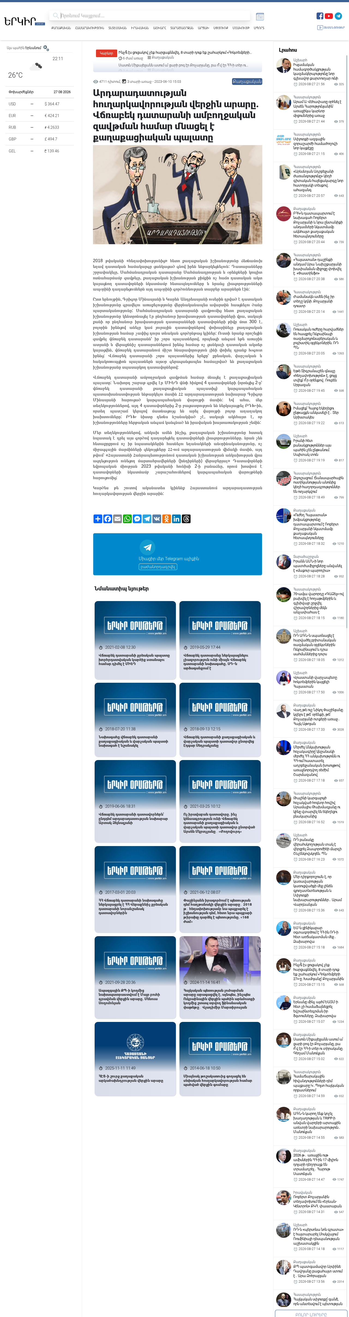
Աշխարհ (159, 28)
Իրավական (140, 28)
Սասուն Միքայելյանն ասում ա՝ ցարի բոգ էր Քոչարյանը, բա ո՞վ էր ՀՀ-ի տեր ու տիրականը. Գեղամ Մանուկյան (182, 52)
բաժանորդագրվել (158, 567)
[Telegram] (338, 15)
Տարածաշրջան (182, 28)
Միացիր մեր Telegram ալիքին (169, 558)
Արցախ (203, 28)
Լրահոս (288, 50)
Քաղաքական (61, 28)
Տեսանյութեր (334, 27)
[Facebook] (320, 15)
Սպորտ (259, 28)
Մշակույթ (241, 28)
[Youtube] (329, 15)
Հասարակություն (89, 28)
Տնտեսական (118, 28)
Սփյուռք (220, 28)
